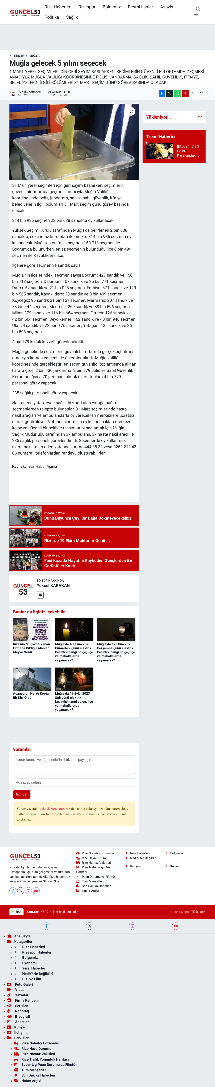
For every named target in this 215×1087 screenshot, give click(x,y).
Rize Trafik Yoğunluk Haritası (45, 1059)
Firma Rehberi (26, 1000)
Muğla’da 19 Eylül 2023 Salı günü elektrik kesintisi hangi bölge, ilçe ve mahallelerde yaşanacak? (74, 701)
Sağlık (72, 17)
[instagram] (132, 926)
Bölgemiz (112, 6)
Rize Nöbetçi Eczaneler (98, 853)
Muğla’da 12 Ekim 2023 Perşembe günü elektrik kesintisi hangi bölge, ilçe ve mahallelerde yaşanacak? (116, 652)
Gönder (22, 794)
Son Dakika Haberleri (96, 886)
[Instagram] (28, 890)
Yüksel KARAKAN (53, 585)
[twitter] (89, 926)
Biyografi (22, 1016)
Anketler (21, 1022)
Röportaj (21, 1011)
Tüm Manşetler (92, 881)
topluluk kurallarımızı (53, 809)
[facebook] (46, 926)
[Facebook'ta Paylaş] (162, 93)
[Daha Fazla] (185, 93)
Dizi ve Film (31, 979)
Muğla (34, 55)
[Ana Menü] (196, 14)
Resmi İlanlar (140, 6)
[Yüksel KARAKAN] (23, 588)
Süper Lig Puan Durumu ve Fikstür (49, 1064)
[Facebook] (12, 890)
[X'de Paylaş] (169, 93)
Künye (174, 866)
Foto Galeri (23, 984)
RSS (18, 912)
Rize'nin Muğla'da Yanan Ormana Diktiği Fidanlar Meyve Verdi (31, 648)
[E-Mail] (40, 595)
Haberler (16, 55)
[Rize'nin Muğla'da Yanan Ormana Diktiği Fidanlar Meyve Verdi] (32, 629)
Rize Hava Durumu (95, 858)
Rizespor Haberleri (36, 952)
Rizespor (87, 6)
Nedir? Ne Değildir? (143, 858)
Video (19, 990)
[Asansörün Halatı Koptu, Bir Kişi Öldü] (32, 679)
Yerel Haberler (33, 968)
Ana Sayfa (22, 936)
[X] (20, 890)
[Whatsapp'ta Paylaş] (177, 93)
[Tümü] (200, 117)
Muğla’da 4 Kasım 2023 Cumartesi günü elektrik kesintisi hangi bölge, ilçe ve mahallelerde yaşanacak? (74, 652)
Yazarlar (21, 995)
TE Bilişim (198, 912)
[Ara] (198, 9)
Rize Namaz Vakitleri (96, 863)
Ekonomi (29, 963)
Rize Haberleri (58, 6)
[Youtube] (36, 890)
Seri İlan (21, 1006)
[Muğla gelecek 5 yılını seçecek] (74, 142)
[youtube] (175, 926)
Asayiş (166, 6)
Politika (52, 17)
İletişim (135, 866)
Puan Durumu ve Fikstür (98, 877)
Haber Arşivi (90, 891)
